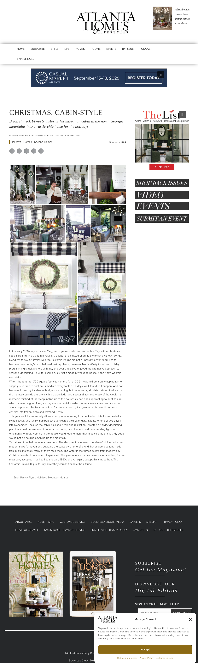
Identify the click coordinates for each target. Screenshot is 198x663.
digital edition (182, 18)
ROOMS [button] (95, 48)
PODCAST (146, 48)
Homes (27, 142)
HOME (21, 48)
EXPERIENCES (25, 59)
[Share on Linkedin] (26, 151)
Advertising (46, 522)
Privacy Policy (146, 658)
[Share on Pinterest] (34, 151)
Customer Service (164, 658)
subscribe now (182, 9)
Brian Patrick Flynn (24, 477)
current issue (181, 14)
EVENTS (111, 48)
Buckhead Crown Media (107, 522)
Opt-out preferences (127, 658)
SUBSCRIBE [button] (38, 48)
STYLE (54, 48)
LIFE (66, 48)
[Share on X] (19, 151)
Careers (135, 522)
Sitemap (151, 522)
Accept (145, 649)
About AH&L (23, 522)
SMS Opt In (140, 530)
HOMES (80, 48)
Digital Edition (156, 587)
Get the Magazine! (161, 566)
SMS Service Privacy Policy (109, 530)
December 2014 (117, 142)
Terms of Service (27, 530)
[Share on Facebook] (12, 151)
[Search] (164, 53)
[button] (190, 619)
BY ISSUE (128, 48)
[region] (99, 77)
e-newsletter (181, 23)
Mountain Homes (58, 477)
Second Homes (43, 142)
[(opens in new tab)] (36, 584)
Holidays (16, 142)
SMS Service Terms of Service (64, 530)
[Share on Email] (41, 151)
